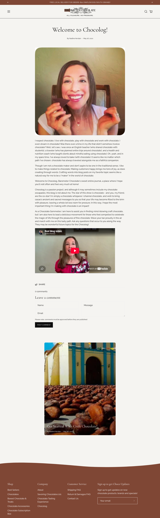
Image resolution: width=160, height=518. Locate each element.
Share (42, 284)
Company (43, 484)
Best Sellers (13, 490)
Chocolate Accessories (19, 506)
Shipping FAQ (74, 490)
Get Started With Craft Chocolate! (72, 426)
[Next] (152, 2)
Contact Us (73, 498)
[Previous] (8, 2)
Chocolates (13, 494)
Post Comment (44, 325)
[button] (145, 11)
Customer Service (77, 484)
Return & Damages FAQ (79, 494)
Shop (10, 484)
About (40, 490)
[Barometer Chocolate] (80, 11)
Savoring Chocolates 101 (49, 494)
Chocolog (42, 506)
